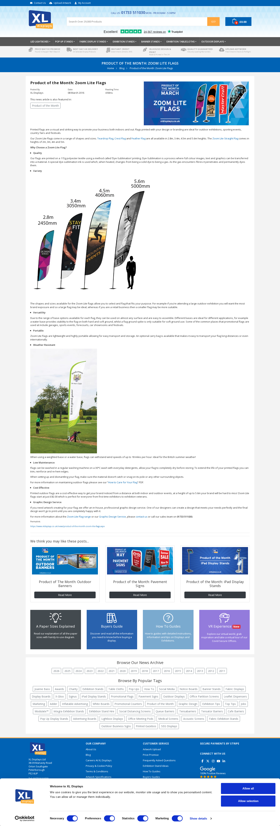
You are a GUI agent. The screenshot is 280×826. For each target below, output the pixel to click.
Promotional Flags (122, 696)
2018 (145, 671)
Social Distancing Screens (135, 711)
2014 (189, 671)
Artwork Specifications (98, 777)
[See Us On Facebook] (202, 759)
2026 (56, 671)
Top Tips (230, 704)
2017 (156, 671)
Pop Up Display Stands (54, 719)
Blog (121, 68)
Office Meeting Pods (140, 719)
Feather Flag (138, 138)
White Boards (101, 704)
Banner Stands (211, 689)
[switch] (109, 818)
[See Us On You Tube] (218, 759)
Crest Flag (120, 138)
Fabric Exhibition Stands (223, 719)
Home (110, 68)
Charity (73, 689)
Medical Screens (168, 719)
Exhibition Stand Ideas (156, 766)
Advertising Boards (84, 719)
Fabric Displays (235, 689)
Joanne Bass (42, 689)
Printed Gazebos (146, 726)
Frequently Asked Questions (159, 760)
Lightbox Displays (112, 719)
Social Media (167, 689)
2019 (134, 671)
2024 (78, 671)
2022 (101, 671)
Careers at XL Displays (99, 760)
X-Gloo (59, 696)
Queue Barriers (165, 711)
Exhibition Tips (211, 704)
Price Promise (151, 755)
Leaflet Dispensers (235, 696)
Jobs (243, 704)
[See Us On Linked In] (223, 759)
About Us (91, 749)
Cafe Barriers (236, 711)
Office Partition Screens (204, 696)
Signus (73, 696)
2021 (112, 671)
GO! (213, 21)
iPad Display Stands (94, 696)
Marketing (39, 704)
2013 (200, 671)
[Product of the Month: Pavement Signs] (140, 561)
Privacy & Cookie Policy (99, 766)
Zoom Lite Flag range (79, 516)
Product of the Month (45, 105)
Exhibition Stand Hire (101, 711)
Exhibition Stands (92, 689)
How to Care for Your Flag (122, 482)
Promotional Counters (128, 704)
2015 (178, 671)
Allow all (248, 788)
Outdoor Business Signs (116, 726)
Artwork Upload (152, 749)
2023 (89, 671)
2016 (167, 671)
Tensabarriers (187, 711)
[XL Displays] (45, 19)
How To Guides (151, 771)
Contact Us (40, 3)
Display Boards (41, 696)
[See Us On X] (207, 759)
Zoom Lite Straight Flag (225, 138)
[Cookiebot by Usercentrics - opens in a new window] (24, 818)
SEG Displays (169, 726)
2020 (123, 671)
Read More (65, 595)
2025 (67, 671)
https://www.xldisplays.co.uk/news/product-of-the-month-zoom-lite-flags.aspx (67, 526)
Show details (198, 818)
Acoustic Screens (193, 719)
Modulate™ (42, 711)
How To (149, 689)
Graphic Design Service (112, 516)
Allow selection (248, 801)
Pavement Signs (148, 696)
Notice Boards (189, 689)
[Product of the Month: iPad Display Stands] (215, 561)
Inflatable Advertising (75, 704)
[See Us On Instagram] (213, 759)
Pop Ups (134, 689)
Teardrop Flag (105, 138)
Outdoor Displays (174, 696)
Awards (59, 689)
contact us (141, 516)
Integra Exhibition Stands (69, 711)
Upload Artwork (62, 3)
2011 (222, 671)
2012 (211, 671)
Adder (53, 704)
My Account (84, 3)
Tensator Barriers (212, 711)
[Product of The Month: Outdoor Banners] (64, 561)
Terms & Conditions (97, 771)
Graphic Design (188, 704)
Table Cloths (116, 689)
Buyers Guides (151, 777)
